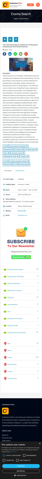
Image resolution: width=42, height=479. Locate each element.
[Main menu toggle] (38, 5)
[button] (21, 475)
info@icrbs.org (22, 215)
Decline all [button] (21, 471)
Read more (13, 452)
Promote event (7, 438)
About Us (5, 435)
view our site (22, 211)
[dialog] (21, 460)
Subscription (6, 441)
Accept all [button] (21, 466)
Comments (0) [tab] (19, 170)
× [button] (39, 443)
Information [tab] (8, 170)
